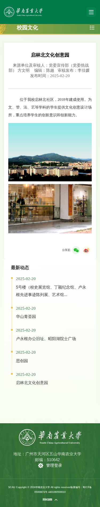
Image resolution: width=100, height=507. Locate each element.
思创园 (22, 360)
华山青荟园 (26, 316)
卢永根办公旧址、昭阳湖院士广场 (46, 338)
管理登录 (54, 465)
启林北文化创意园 (32, 382)
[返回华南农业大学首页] (23, 9)
